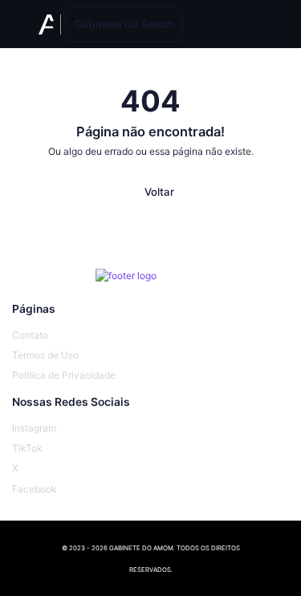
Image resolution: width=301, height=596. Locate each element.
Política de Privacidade (64, 375)
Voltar (159, 191)
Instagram (34, 428)
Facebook (34, 489)
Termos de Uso (45, 355)
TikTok (27, 448)
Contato (30, 335)
